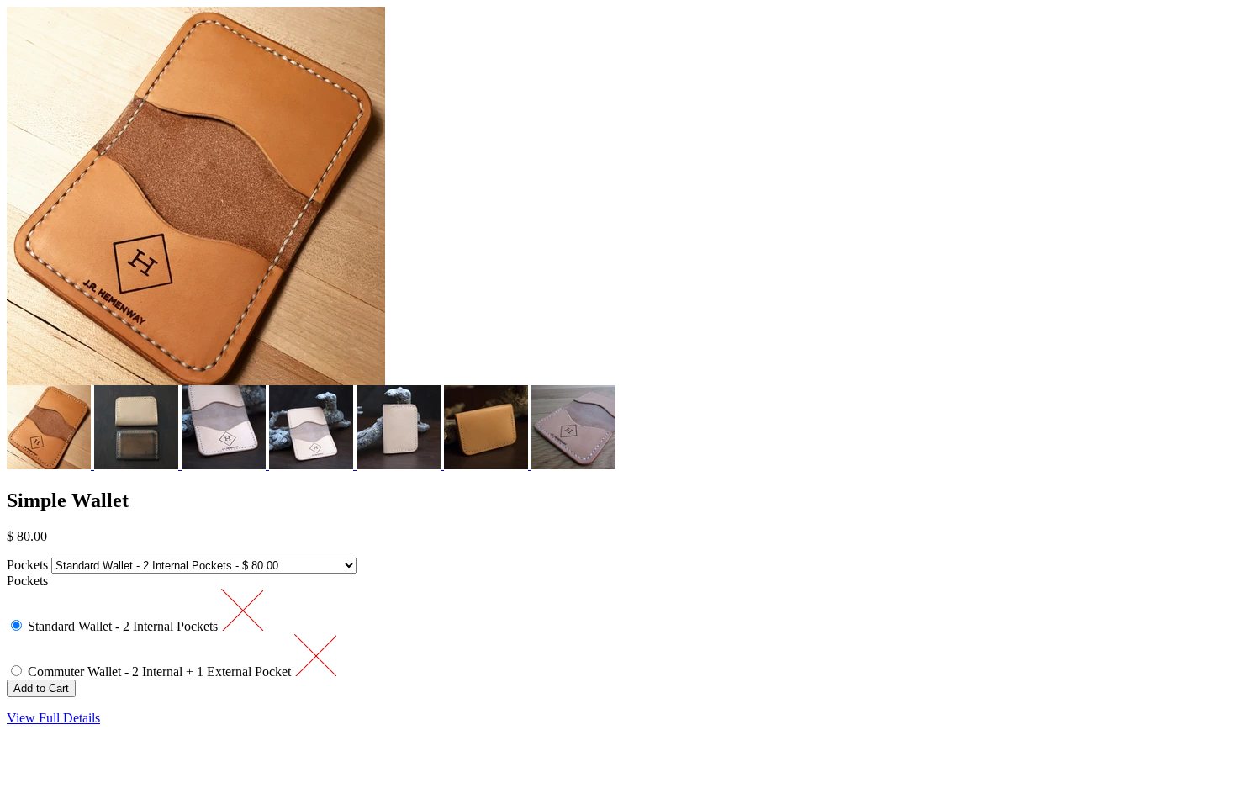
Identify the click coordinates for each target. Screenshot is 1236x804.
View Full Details (53, 718)
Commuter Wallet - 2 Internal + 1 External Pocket (161, 671)
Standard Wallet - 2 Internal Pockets (124, 626)
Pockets (27, 565)
